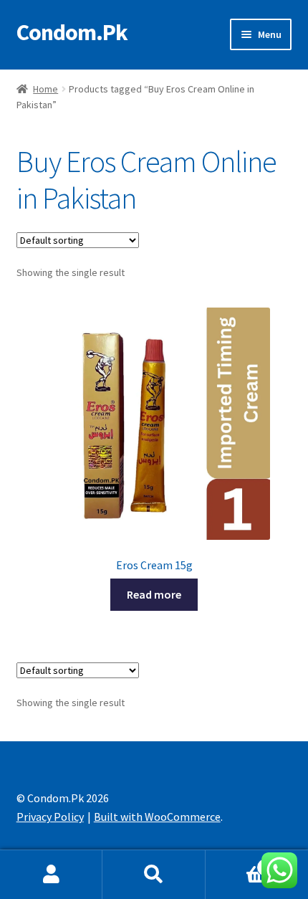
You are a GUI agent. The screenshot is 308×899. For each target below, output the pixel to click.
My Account (51, 874)
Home (45, 88)
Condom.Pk (71, 32)
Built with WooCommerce (157, 816)
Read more (154, 594)
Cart (237, 862)
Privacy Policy (50, 816)
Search (153, 874)
